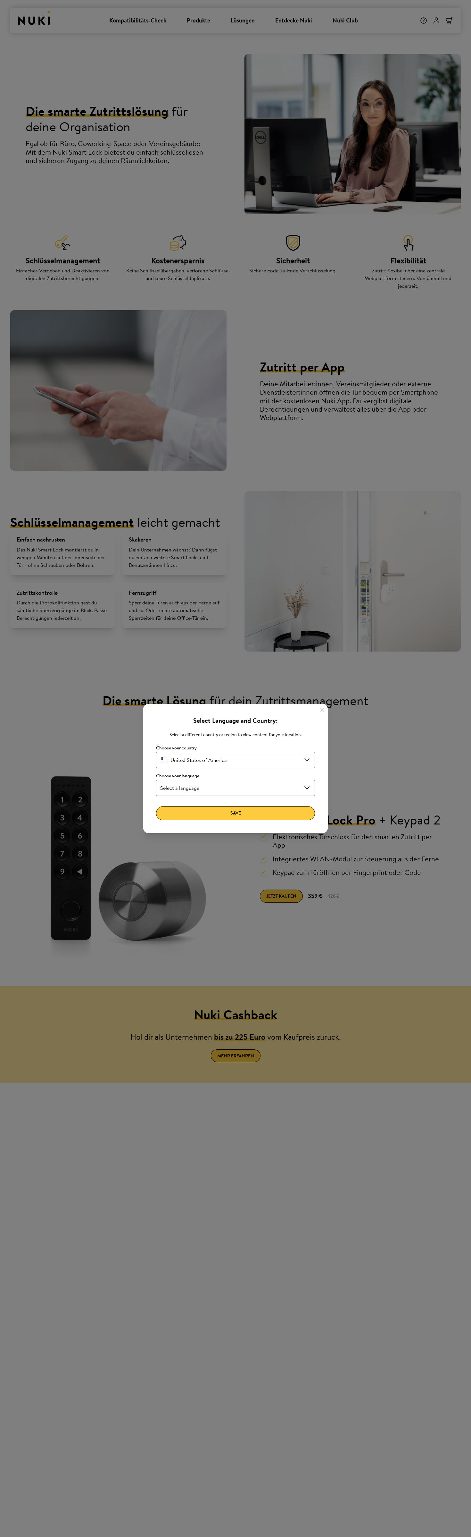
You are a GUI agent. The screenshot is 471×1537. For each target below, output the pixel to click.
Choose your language (177, 776)
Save (235, 813)
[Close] (322, 709)
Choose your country (176, 748)
